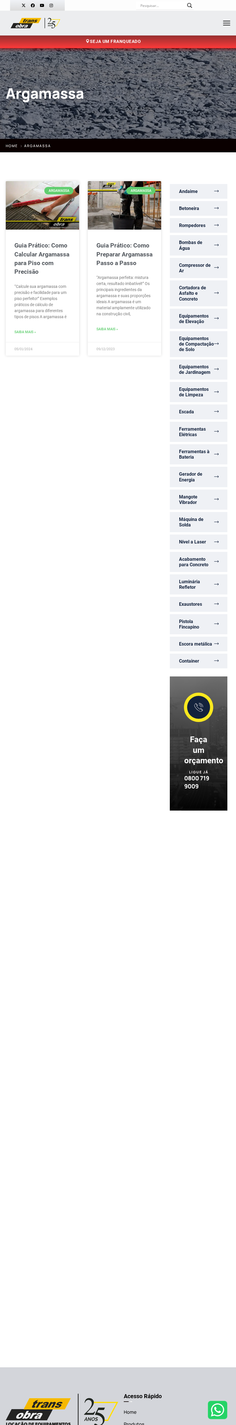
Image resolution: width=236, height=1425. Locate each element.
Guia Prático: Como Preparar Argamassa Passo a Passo (124, 254)
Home (12, 145)
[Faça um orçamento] (198, 707)
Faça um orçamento (203, 750)
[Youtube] (42, 5)
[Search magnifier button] (190, 5)
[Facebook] (33, 5)
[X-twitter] (24, 5)
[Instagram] (51, 5)
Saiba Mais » (25, 332)
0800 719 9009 (196, 782)
